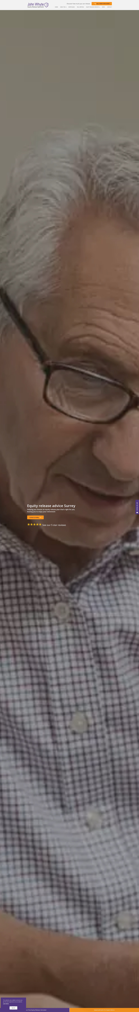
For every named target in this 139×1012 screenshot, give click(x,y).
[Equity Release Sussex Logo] (38, 7)
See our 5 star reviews (54, 525)
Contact (109, 7)
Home (56, 7)
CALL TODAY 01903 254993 (103, 3)
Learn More (6, 1003)
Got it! (13, 1008)
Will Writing (80, 7)
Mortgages (71, 7)
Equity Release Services (92, 7)
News (103, 7)
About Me (62, 7)
